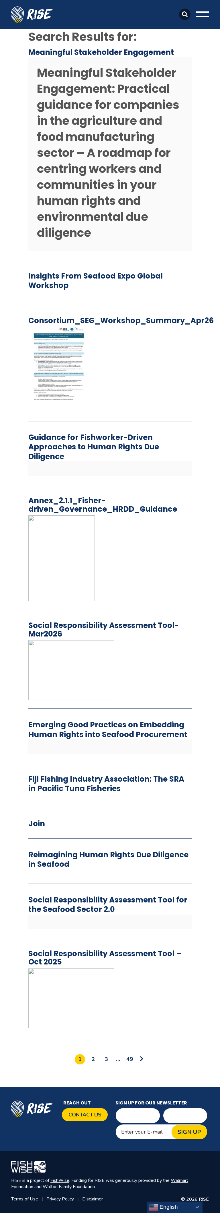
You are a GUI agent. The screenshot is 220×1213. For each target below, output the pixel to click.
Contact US (84, 1114)
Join (36, 823)
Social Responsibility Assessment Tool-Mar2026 (103, 629)
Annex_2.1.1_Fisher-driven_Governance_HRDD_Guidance (102, 504)
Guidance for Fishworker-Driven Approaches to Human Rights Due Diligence (93, 447)
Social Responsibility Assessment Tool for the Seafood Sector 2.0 (107, 904)
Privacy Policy (60, 1199)
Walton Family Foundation (69, 1187)
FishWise (59, 1180)
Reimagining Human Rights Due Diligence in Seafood (108, 859)
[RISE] (33, 14)
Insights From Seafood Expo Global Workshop (95, 281)
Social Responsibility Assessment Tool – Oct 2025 (104, 957)
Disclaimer (92, 1199)
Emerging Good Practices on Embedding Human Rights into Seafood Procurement (107, 729)
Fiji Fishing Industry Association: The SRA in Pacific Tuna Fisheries (106, 784)
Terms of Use (24, 1199)
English (168, 1207)
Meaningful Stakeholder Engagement (101, 52)
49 (129, 1059)
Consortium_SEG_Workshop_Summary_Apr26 (121, 320)
